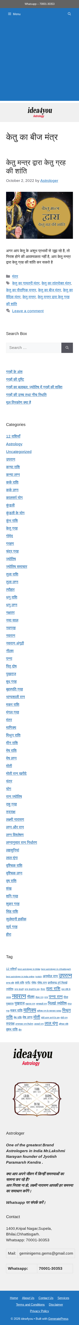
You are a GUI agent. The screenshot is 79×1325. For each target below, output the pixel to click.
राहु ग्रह (11, 804)
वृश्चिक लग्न (14, 873)
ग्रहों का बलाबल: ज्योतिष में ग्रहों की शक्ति (34, 387)
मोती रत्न (64, 1017)
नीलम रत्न (39, 997)
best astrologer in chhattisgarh (56, 969)
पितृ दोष (11, 666)
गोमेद (9, 536)
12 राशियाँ (13, 436)
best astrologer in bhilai (29, 969)
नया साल (12, 620)
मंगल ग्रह (12, 712)
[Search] (67, 348)
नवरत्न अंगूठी (15, 643)
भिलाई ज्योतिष (57, 1003)
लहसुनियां (12, 850)
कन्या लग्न (13, 475)
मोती (9, 766)
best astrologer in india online (20, 976)
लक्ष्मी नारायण (15, 819)
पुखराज (11, 674)
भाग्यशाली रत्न (15, 697)
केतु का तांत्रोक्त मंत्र (56, 283)
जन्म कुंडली (18, 989)
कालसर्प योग (14, 498)
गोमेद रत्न (42, 982)
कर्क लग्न (12, 490)
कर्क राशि (12, 482)
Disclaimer (56, 1304)
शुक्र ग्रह (12, 904)
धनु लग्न (11, 605)
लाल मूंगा (12, 858)
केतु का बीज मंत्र (49, 290)
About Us (28, 1298)
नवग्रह (11, 628)
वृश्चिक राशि (14, 865)
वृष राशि (11, 881)
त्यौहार (10, 589)
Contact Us (45, 1298)
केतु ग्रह (12, 528)
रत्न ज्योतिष (14, 796)
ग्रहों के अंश (14, 372)
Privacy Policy (39, 1311)
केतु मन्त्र (29, 297)
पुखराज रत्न (30, 1004)
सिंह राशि (12, 911)
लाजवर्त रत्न (39, 1024)
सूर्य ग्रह (11, 927)
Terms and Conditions (30, 1304)
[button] (69, 14)
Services (63, 1298)
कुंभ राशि (12, 521)
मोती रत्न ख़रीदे (16, 773)
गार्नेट (27, 982)
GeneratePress (58, 1318)
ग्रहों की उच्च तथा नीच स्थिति (26, 395)
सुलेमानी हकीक (16, 919)
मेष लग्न (11, 758)
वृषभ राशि (12, 1029)
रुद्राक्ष (10, 812)
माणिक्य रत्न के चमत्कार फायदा (49, 1011)
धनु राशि (11, 597)
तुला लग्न (12, 582)
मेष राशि (11, 750)
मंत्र (15, 276)
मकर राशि (12, 704)
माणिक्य (11, 727)
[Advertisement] (39, 61)
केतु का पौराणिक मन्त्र (21, 290)
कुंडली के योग (15, 513)
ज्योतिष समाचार (16, 566)
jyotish (38, 976)
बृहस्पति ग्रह (14, 689)
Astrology (14, 444)
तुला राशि (12, 574)
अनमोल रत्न (50, 976)
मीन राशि (12, 743)
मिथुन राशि (13, 735)
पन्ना (9, 658)
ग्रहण (10, 543)
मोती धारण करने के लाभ (50, 1017)
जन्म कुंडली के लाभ (32, 989)
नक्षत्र (10, 612)
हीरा (8, 934)
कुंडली (10, 505)
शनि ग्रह (12, 896)
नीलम (10, 651)
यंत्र (9, 781)
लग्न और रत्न (15, 827)
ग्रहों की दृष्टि (15, 379)
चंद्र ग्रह (12, 551)
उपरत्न (10, 459)
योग (8, 789)
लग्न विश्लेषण (15, 835)
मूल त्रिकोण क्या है (18, 402)
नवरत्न (10, 635)
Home (14, 1298)
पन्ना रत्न (56, 996)
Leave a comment (28, 311)
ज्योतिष (11, 559)
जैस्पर (43, 989)
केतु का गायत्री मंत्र (26, 283)
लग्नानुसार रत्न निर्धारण (21, 842)
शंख (9, 888)
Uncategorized (19, 452)
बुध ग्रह (11, 681)
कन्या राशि (13, 467)
